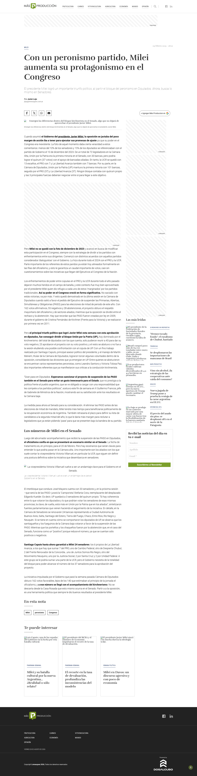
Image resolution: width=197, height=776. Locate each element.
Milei (26, 47)
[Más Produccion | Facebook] (166, 6)
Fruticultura (68, 6)
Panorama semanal (34, 665)
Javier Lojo (32, 99)
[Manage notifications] (191, 767)
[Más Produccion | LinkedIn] (171, 6)
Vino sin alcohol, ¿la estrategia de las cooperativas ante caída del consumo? (161, 375)
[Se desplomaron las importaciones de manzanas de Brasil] (136, 353)
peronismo (39, 612)
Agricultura (110, 6)
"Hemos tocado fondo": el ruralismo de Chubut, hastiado (161, 336)
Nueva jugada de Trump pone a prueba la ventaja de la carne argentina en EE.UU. (161, 396)
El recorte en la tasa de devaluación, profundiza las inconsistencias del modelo (78, 679)
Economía (124, 6)
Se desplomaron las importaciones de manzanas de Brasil (161, 355)
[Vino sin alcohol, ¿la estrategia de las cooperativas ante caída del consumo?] (136, 371)
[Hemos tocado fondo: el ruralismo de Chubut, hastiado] (136, 334)
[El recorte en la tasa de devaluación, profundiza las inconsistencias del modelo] (79, 649)
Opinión (145, 6)
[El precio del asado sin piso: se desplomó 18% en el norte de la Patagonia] (136, 414)
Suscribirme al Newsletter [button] (149, 464)
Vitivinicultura (94, 6)
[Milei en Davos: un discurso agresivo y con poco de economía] (118, 649)
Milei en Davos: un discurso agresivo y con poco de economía (116, 677)
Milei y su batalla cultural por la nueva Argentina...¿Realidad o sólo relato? (41, 679)
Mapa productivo (156, 364)
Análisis (153, 384)
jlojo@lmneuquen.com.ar (33, 102)
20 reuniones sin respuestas (160, 327)
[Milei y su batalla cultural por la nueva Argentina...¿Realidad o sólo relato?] (41, 649)
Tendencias (154, 346)
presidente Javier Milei (70, 136)
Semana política (109, 665)
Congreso (53, 612)
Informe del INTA (155, 407)
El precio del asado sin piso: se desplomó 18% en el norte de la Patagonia (161, 419)
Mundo (135, 6)
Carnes (81, 6)
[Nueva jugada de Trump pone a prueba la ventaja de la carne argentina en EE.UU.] (136, 391)
